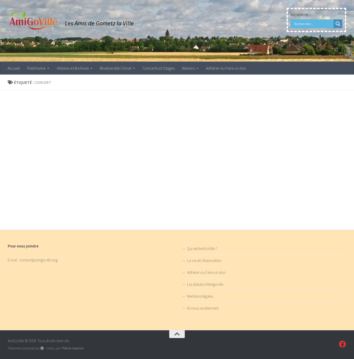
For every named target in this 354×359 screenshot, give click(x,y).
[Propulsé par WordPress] (42, 348)
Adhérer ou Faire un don (226, 68)
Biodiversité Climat (115, 68)
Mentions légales (200, 296)
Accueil (14, 68)
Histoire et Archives (73, 68)
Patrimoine (36, 68)
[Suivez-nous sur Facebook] (342, 344)
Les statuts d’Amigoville (205, 284)
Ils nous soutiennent (202, 308)
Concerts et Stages (159, 68)
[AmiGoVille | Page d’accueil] (34, 20)
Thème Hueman (72, 348)
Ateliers (188, 68)
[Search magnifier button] (338, 23)
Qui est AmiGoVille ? (202, 248)
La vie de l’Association (204, 260)
